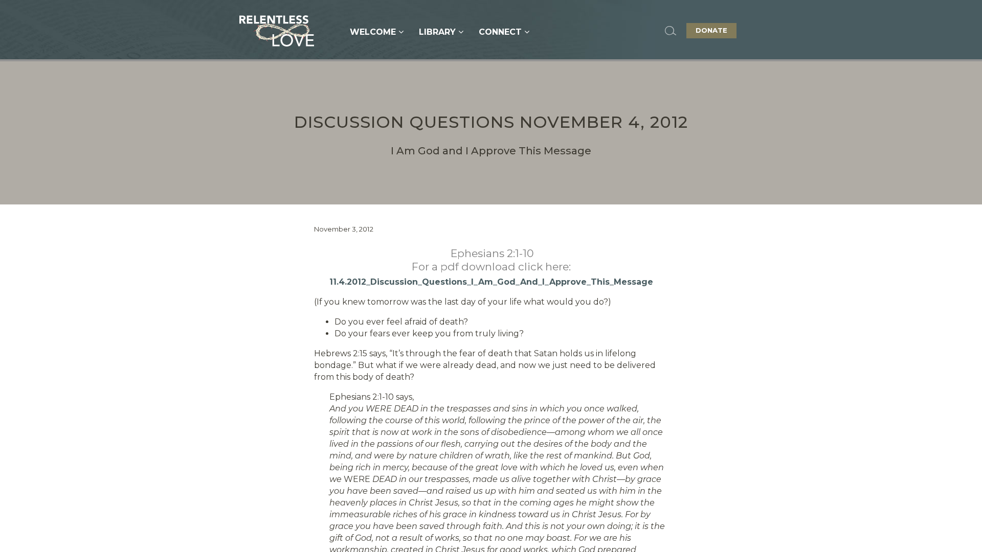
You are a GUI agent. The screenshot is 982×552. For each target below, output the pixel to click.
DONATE (711, 30)
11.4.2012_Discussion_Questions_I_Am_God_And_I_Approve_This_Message (491, 282)
